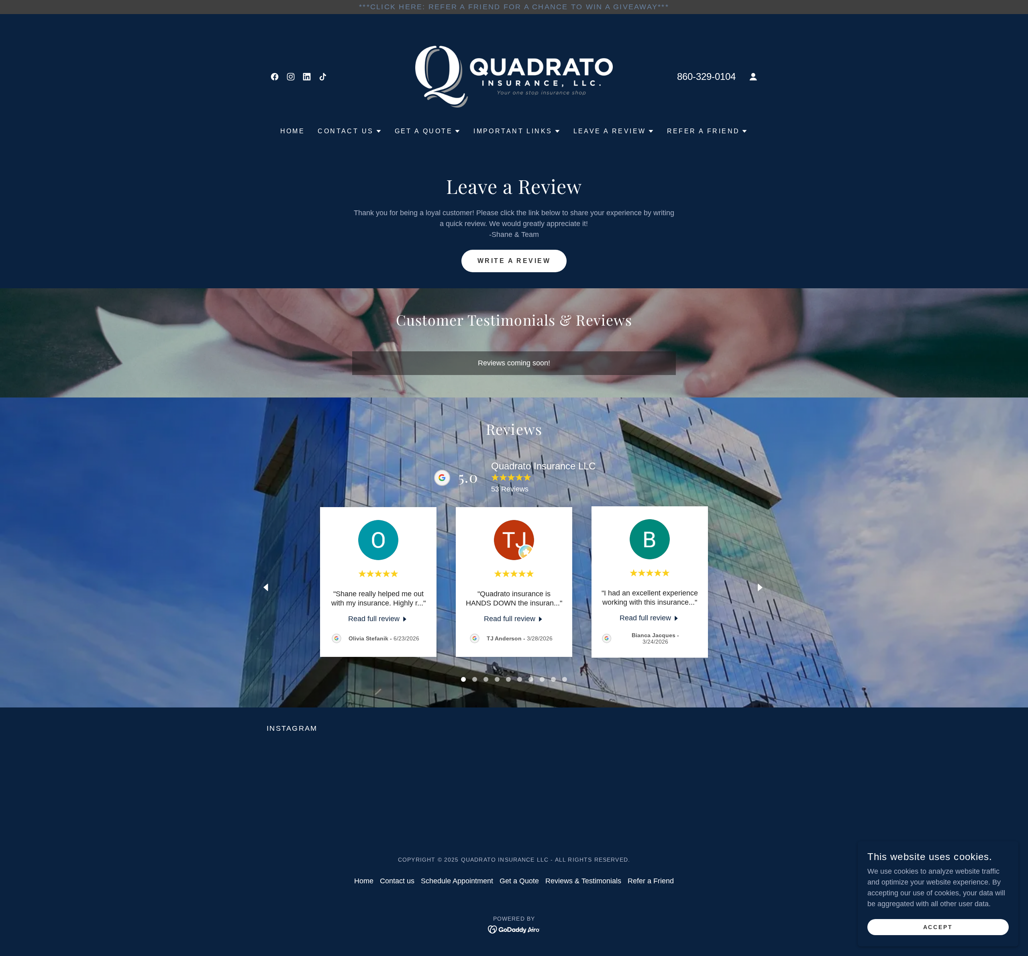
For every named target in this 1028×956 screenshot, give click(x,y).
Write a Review (514, 260)
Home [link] (292, 131)
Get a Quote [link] (519, 881)
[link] (275, 77)
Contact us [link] (397, 881)
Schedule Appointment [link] (457, 881)
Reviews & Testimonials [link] (583, 881)
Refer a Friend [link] (651, 881)
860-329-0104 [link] (706, 76)
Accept (938, 927)
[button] (753, 77)
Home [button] (363, 881)
